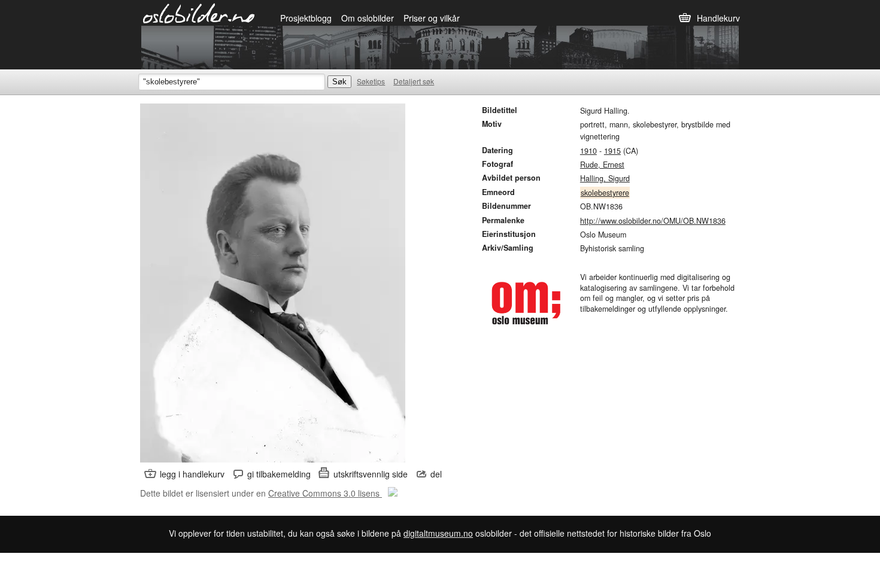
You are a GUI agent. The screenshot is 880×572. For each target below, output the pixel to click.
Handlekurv (718, 18)
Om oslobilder (367, 18)
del (436, 474)
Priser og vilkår (431, 18)
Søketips (371, 81)
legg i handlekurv (192, 474)
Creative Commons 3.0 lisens (325, 493)
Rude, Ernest (602, 164)
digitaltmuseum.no (438, 533)
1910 (588, 150)
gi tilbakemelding (279, 474)
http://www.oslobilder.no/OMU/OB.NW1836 (653, 220)
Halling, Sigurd (605, 178)
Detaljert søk (413, 81)
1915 (612, 150)
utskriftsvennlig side (370, 474)
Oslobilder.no (199, 13)
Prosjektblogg (306, 18)
